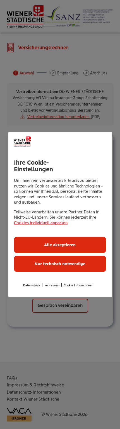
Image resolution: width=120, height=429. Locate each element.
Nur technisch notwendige (60, 263)
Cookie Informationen (78, 285)
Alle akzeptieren (60, 244)
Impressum (51, 285)
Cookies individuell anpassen (41, 222)
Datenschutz (31, 285)
